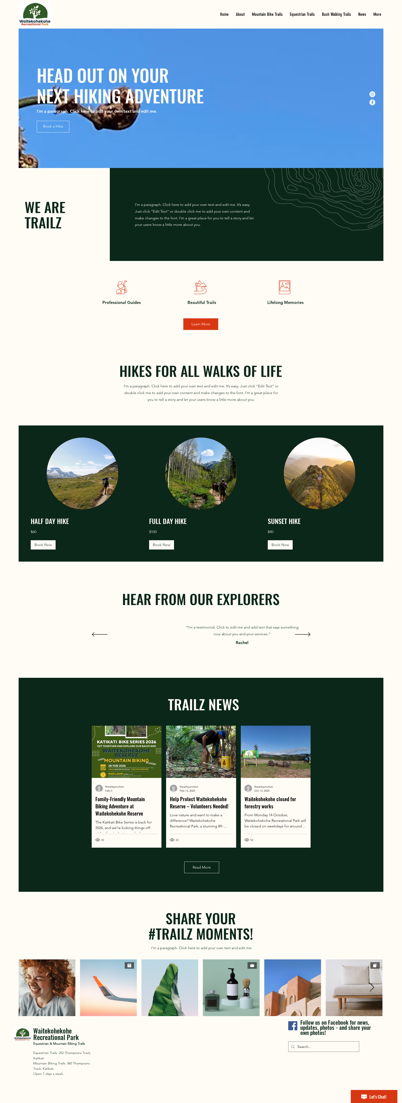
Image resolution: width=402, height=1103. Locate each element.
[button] (43, 545)
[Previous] (99, 634)
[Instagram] (372, 94)
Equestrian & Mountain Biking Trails (59, 1043)
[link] (82, 521)
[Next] (303, 634)
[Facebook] (372, 102)
